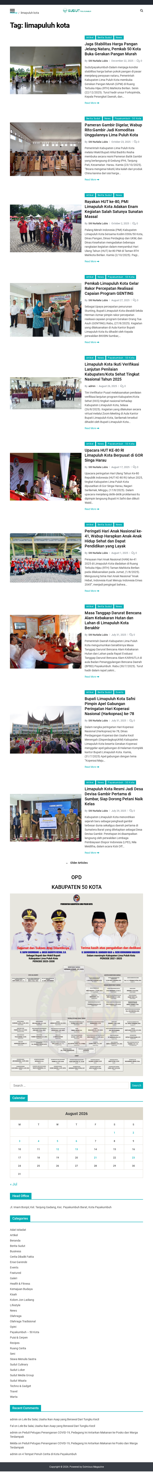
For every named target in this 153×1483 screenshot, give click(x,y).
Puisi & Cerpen (19, 1337)
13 (76, 1149)
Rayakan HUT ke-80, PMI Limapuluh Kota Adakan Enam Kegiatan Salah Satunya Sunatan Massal (114, 209)
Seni (12, 1353)
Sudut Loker (17, 1369)
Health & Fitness (20, 1283)
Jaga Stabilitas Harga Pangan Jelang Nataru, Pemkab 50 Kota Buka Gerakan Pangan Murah (113, 49)
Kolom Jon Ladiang (22, 1299)
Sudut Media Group (22, 1375)
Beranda (15, 1240)
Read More (90, 103)
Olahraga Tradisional (23, 1321)
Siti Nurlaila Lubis (98, 60)
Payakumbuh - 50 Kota (128, 118)
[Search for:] (68, 1086)
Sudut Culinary (19, 1364)
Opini (13, 1326)
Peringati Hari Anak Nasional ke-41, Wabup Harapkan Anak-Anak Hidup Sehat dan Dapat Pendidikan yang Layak (113, 538)
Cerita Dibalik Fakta (22, 1256)
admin (91, 386)
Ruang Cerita (18, 1348)
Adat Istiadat (18, 1229)
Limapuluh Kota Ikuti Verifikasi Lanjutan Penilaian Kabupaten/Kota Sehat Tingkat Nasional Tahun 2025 (112, 372)
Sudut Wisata (18, 1380)
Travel (13, 1391)
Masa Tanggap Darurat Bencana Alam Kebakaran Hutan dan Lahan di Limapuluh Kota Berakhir (113, 620)
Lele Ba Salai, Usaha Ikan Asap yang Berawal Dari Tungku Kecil (60, 1419)
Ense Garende (18, 1262)
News (119, 37)
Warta (14, 1396)
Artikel (90, 37)
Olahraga (16, 1316)
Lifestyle (15, 1305)
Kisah (13, 1294)
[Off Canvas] (12, 10)
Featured (15, 1272)
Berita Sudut (105, 37)
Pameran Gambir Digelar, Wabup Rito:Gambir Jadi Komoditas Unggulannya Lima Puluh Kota (113, 130)
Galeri (13, 1278)
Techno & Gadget (20, 1386)
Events (120, 692)
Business (15, 1251)
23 (133, 1157)
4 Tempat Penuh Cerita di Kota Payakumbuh (49, 1454)
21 (95, 1157)
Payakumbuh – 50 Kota (24, 1332)
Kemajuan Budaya (21, 1289)
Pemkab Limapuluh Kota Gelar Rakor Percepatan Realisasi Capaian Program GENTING (112, 288)
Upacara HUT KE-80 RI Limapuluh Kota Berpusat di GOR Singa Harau (114, 455)
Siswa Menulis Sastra (23, 1359)
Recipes (15, 1342)
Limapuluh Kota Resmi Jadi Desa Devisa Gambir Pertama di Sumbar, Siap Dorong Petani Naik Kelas (114, 796)
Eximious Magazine (93, 1466)
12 (57, 1149)
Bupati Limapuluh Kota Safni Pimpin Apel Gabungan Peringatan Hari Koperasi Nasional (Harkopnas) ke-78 (110, 706)
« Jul (13, 1184)
